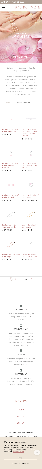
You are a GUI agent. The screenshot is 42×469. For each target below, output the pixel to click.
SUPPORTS (21, 416)
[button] (32, 7)
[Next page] (40, 279)
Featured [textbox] (26, 103)
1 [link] (10, 279)
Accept (20, 458)
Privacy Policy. (18, 452)
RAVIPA (21, 410)
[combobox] (31, 102)
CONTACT (21, 423)
